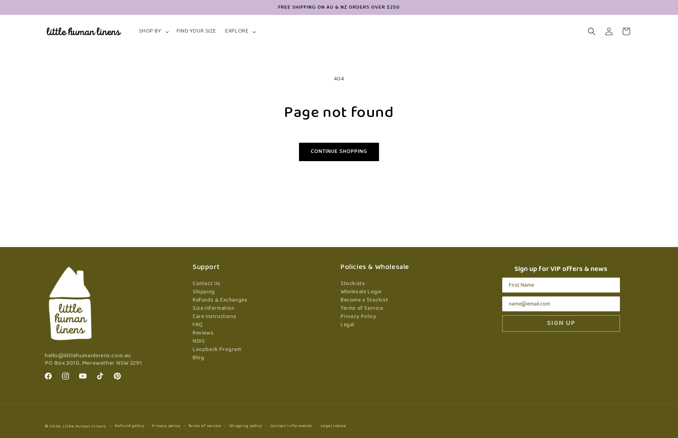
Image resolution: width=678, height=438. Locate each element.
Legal (347, 325)
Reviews (203, 333)
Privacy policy (166, 426)
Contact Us (207, 284)
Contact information (291, 426)
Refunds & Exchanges (220, 300)
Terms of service (204, 426)
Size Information (214, 308)
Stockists (353, 284)
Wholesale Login (361, 292)
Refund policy (129, 426)
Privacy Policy (358, 317)
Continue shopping (339, 151)
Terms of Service (362, 308)
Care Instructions (214, 317)
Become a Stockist (364, 300)
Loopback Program (217, 349)
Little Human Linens (84, 426)
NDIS (199, 341)
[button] (153, 31)
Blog (198, 358)
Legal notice (333, 426)
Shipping (204, 292)
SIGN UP (561, 323)
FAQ (198, 325)
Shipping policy (245, 426)
